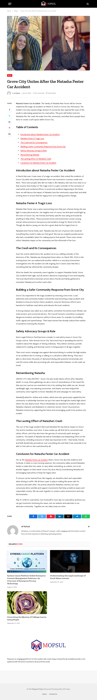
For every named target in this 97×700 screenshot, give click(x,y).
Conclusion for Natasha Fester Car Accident (38, 163)
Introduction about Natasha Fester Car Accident (40, 134)
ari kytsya (17, 93)
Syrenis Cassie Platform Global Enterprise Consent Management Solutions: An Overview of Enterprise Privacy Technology (26, 580)
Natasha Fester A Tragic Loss (32, 138)
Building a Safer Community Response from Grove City (43, 146)
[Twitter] (9, 115)
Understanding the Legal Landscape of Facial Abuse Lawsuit (68, 577)
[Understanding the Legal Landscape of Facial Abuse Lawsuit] (70, 561)
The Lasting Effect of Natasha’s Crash (35, 159)
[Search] (87, 4)
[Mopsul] (48, 4)
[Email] (9, 134)
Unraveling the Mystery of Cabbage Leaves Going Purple (26, 618)
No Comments (39, 93)
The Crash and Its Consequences (33, 142)
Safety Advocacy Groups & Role (33, 150)
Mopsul (35, 689)
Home (44, 694)
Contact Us (53, 694)
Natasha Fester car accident (36, 460)
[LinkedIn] (9, 121)
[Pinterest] (9, 127)
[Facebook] (9, 109)
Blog (9, 75)
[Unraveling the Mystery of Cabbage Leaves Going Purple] (27, 602)
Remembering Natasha (29, 155)
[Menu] (9, 4)
